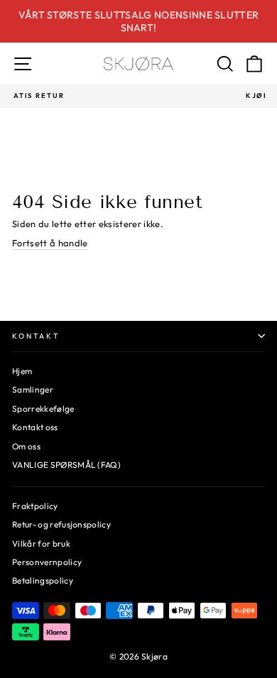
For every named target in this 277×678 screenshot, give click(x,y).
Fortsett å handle (49, 242)
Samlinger (32, 389)
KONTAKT (36, 336)
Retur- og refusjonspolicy (61, 524)
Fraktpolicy (35, 506)
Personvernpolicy (47, 562)
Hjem (22, 371)
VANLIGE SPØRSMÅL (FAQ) (66, 464)
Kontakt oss (35, 427)
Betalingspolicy (42, 580)
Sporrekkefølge (43, 408)
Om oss (26, 446)
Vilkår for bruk (41, 543)
